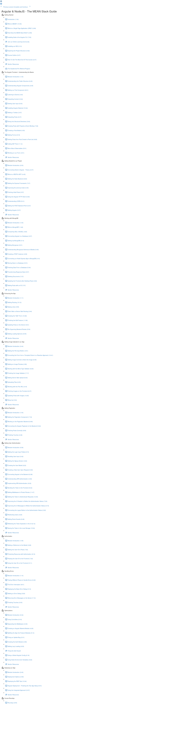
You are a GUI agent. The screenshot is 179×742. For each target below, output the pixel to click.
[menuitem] (1, 4)
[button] (1, 2)
